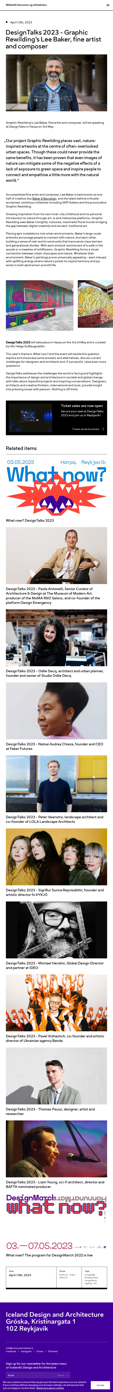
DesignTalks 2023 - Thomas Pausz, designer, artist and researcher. (50, 1111)
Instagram (26, 1351)
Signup (60, 1375)
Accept (100, 1385)
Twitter (72, 1274)
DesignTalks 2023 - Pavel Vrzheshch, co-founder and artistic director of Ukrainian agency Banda (55, 1038)
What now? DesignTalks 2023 (30, 520)
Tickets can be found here (85, 429)
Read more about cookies (50, 1388)
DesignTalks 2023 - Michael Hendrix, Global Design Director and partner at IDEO (55, 965)
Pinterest (63, 1277)
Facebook (63, 1274)
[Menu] (108, 5)
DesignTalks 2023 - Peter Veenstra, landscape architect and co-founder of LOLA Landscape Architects (54, 819)
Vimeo (39, 1351)
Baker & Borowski (44, 198)
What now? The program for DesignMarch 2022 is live (49, 1255)
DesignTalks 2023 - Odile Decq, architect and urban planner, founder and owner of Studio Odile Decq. (55, 673)
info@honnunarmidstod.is (19, 1348)
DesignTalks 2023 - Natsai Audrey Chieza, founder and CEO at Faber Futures (54, 746)
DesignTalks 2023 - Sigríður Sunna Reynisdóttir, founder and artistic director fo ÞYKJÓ (55, 892)
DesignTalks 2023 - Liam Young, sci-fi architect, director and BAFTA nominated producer (55, 1184)
